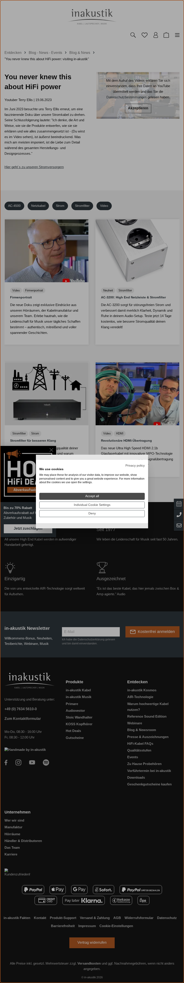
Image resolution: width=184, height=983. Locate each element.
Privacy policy (135, 465)
